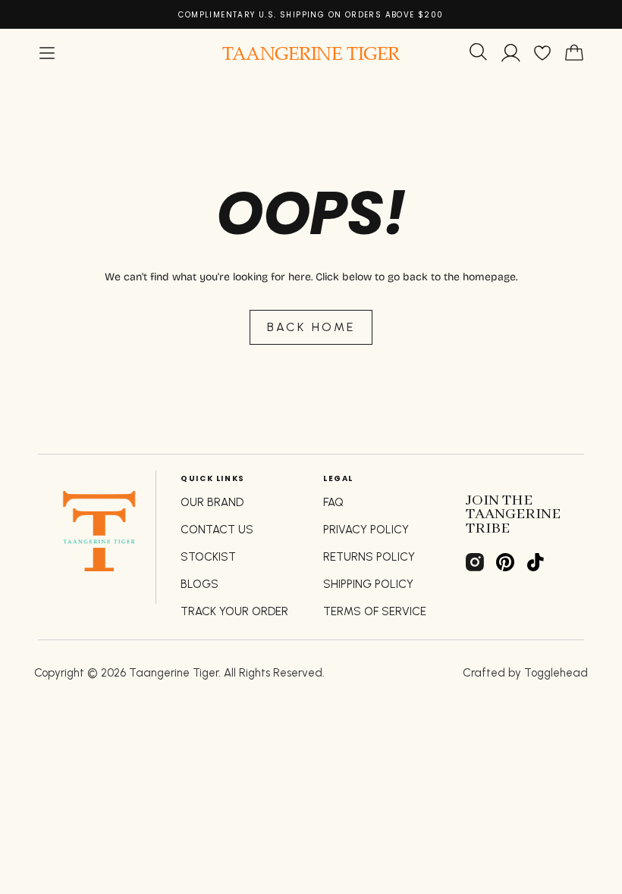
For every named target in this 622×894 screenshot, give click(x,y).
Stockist (208, 557)
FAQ (333, 502)
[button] (47, 53)
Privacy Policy (366, 529)
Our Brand (212, 502)
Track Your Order (234, 611)
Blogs (199, 584)
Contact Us (217, 529)
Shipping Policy (368, 584)
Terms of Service (374, 611)
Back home (311, 327)
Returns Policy (369, 557)
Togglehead (556, 673)
